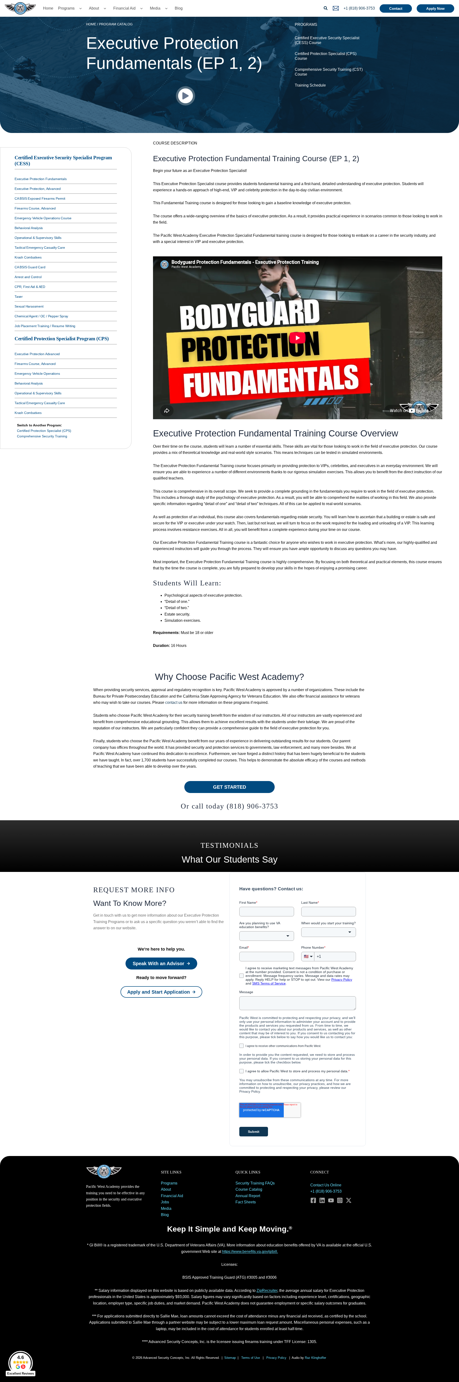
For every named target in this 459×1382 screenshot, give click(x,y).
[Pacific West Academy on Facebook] (313, 1200)
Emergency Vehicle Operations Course (43, 218)
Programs (66, 8)
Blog (179, 8)
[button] (79, 8)
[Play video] (185, 95)
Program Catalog (116, 24)
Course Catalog (248, 1189)
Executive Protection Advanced (37, 354)
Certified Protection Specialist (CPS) (44, 431)
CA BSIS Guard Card (30, 267)
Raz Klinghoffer (316, 1358)
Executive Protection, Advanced (38, 189)
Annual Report (247, 1196)
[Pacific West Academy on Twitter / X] (349, 1200)
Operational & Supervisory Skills (38, 238)
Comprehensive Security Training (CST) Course (329, 71)
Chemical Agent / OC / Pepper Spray (41, 316)
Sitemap (230, 1358)
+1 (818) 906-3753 (326, 1191)
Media (155, 8)
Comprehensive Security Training (42, 436)
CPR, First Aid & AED (30, 287)
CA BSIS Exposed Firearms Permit (40, 198)
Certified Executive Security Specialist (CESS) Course (327, 40)
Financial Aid (124, 8)
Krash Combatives (28, 257)
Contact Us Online (325, 1185)
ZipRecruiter (267, 1290)
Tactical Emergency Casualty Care (40, 247)
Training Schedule (310, 85)
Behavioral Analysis (29, 228)
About (94, 8)
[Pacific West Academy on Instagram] (340, 1200)
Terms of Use (250, 1358)
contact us (173, 702)
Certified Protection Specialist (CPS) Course (325, 56)
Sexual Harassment (29, 306)
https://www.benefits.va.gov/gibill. (250, 1252)
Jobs (165, 1202)
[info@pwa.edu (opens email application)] (336, 8)
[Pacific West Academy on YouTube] (331, 1200)
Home (48, 8)
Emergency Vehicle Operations (37, 373)
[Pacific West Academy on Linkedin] (322, 1200)
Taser (19, 296)
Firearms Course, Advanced (35, 208)
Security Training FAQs (255, 1183)
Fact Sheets (245, 1202)
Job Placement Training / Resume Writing (45, 326)
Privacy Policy (276, 1358)
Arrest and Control (28, 277)
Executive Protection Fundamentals (40, 179)
